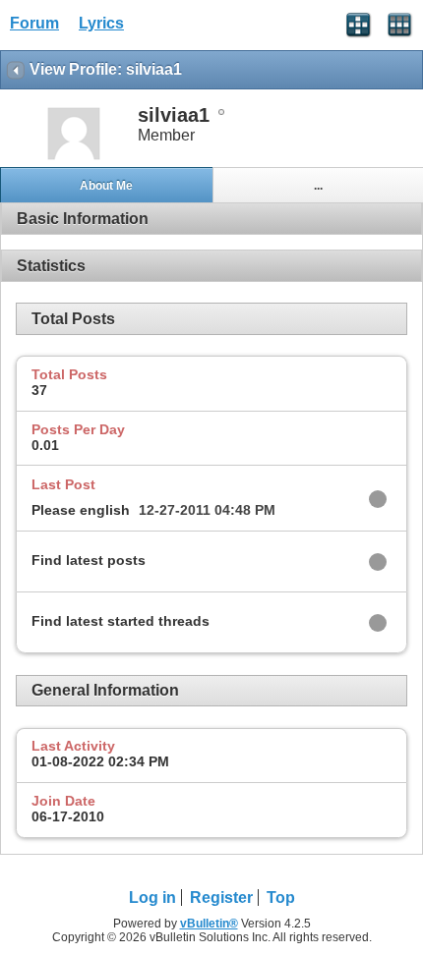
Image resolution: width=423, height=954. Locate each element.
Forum (34, 23)
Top (281, 897)
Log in (152, 897)
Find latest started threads (120, 621)
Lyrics (101, 23)
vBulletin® (209, 923)
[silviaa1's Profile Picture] (73, 157)
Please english (80, 510)
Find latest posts (88, 560)
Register (221, 897)
